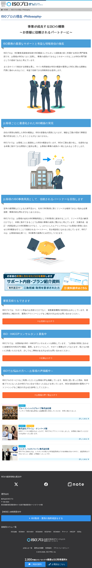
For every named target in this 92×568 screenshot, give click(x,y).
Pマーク (65, 531)
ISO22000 (39, 531)
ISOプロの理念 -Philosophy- (20, 9)
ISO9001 (22, 531)
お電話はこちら (58, 564)
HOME (6, 9)
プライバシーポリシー (61, 548)
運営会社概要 (38, 548)
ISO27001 (47, 531)
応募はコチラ (46, 358)
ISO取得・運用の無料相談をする (47, 518)
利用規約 (48, 548)
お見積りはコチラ (46, 321)
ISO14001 (30, 531)
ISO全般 (14, 531)
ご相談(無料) (36, 564)
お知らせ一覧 (27, 548)
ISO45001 (56, 531)
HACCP (72, 531)
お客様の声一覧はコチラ (46, 395)
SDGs (79, 531)
